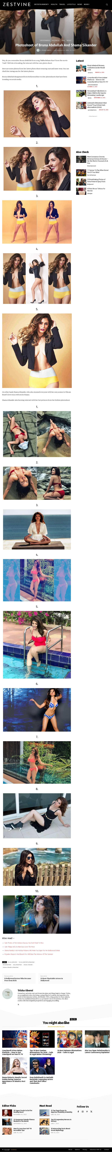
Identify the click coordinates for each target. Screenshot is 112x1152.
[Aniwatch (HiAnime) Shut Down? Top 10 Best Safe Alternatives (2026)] (81, 105)
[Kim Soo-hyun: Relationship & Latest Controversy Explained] (97, 1039)
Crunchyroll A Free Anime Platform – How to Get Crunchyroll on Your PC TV (97, 80)
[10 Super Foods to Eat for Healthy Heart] (7, 1112)
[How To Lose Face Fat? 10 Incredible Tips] (7, 1131)
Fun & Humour (91, 175)
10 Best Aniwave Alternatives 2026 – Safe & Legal (69, 1051)
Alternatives (92, 110)
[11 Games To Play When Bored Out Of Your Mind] (81, 172)
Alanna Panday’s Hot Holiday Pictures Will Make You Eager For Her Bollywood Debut (32, 950)
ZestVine (14, 1149)
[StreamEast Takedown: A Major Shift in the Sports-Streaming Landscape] (81, 93)
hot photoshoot (7, 964)
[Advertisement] (94, 132)
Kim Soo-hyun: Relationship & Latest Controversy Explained (97, 1051)
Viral (63, 40)
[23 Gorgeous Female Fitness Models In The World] (7, 1122)
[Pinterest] (87, 1111)
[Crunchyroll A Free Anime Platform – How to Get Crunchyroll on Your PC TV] (81, 80)
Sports (90, 72)
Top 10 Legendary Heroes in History (61, 1120)
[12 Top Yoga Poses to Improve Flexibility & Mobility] (44, 1112)
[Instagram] (82, 1111)
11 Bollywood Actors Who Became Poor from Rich (17, 979)
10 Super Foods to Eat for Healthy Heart (23, 1111)
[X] (18, 1004)
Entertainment (45, 40)
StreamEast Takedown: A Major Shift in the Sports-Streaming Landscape (97, 93)
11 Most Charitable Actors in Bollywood (52, 979)
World (69, 40)
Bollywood (56, 40)
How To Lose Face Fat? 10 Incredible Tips (23, 1129)
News (89, 98)
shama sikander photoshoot (10, 967)
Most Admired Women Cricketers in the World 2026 (96, 68)
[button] (107, 4)
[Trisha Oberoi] (38, 50)
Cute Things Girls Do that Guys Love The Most (19, 947)
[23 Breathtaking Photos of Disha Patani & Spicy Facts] (81, 182)
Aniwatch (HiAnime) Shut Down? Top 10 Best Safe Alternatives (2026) (97, 105)
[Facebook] (78, 1111)
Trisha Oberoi (47, 50)
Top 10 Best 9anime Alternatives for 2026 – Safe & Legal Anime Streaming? (41, 1052)
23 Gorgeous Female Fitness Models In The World (24, 1120)
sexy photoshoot (17, 964)
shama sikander (28, 964)
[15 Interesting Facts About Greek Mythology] (44, 1131)
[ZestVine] (16, 4)
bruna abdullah (12, 962)
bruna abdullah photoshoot (26, 962)
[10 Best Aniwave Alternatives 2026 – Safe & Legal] (69, 1039)
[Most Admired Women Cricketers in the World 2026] (81, 68)
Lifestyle (89, 193)
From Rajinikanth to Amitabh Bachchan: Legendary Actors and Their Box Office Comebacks (41, 1080)
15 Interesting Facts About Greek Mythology (60, 1129)
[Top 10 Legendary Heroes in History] (44, 1122)
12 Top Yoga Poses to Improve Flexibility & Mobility (61, 1111)
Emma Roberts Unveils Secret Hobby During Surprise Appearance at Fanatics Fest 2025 (14, 1080)
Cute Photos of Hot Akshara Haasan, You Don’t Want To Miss (24, 943)
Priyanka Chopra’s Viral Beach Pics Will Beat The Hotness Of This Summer (28, 954)
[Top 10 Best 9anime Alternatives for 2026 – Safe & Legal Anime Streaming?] (42, 1039)
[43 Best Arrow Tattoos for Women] (81, 191)
